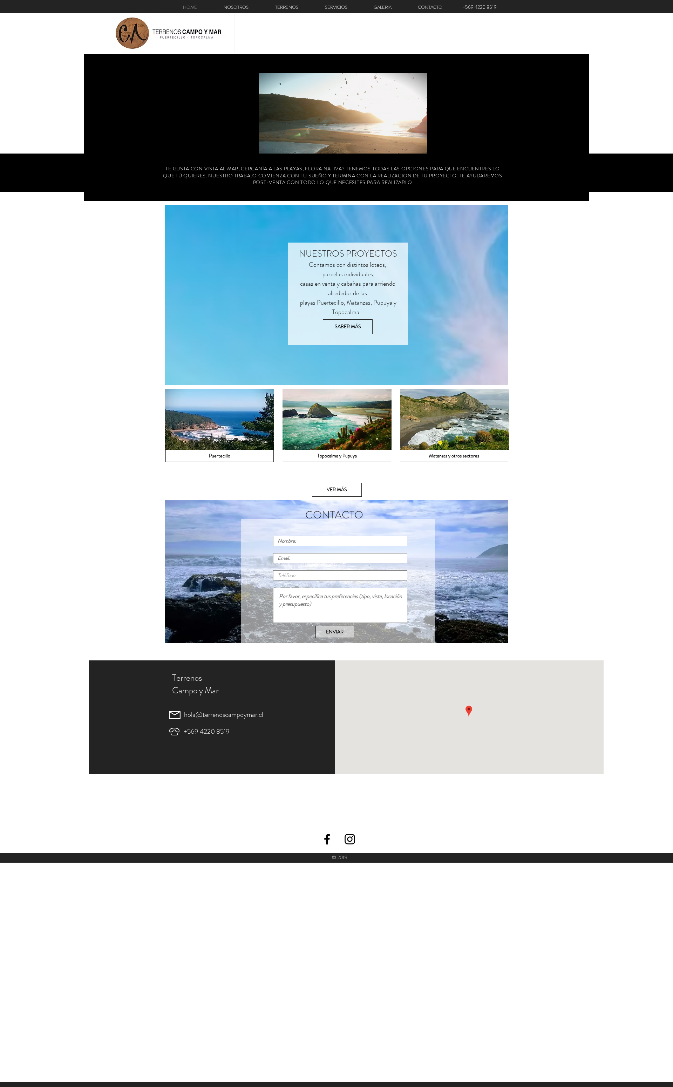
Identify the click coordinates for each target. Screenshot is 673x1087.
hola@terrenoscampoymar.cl (223, 714)
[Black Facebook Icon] (327, 839)
